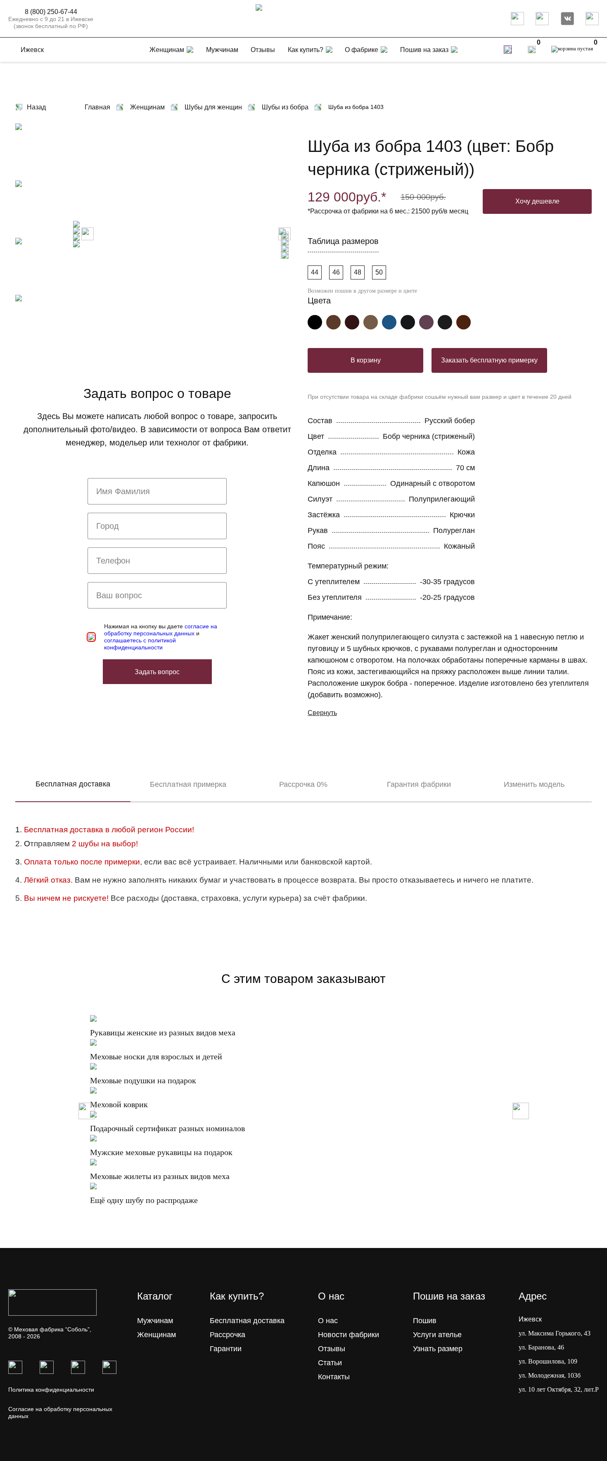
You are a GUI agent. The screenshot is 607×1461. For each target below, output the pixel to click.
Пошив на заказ (424, 49)
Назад (36, 107)
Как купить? (305, 49)
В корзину (366, 360)
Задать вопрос (157, 671)
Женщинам (156, 1335)
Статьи (330, 1363)
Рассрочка (227, 1335)
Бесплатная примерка (188, 784)
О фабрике (361, 49)
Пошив (424, 1321)
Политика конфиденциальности (51, 1389)
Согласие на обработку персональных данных (60, 1412)
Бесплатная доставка (73, 784)
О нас (328, 1321)
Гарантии (226, 1349)
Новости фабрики (348, 1335)
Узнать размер (437, 1349)
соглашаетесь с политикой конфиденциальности (140, 644)
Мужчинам (155, 1321)
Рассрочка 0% (303, 784)
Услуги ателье (437, 1335)
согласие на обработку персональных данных (160, 630)
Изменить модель (534, 784)
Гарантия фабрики (419, 784)
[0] (532, 49)
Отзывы (331, 1349)
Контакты (334, 1377)
